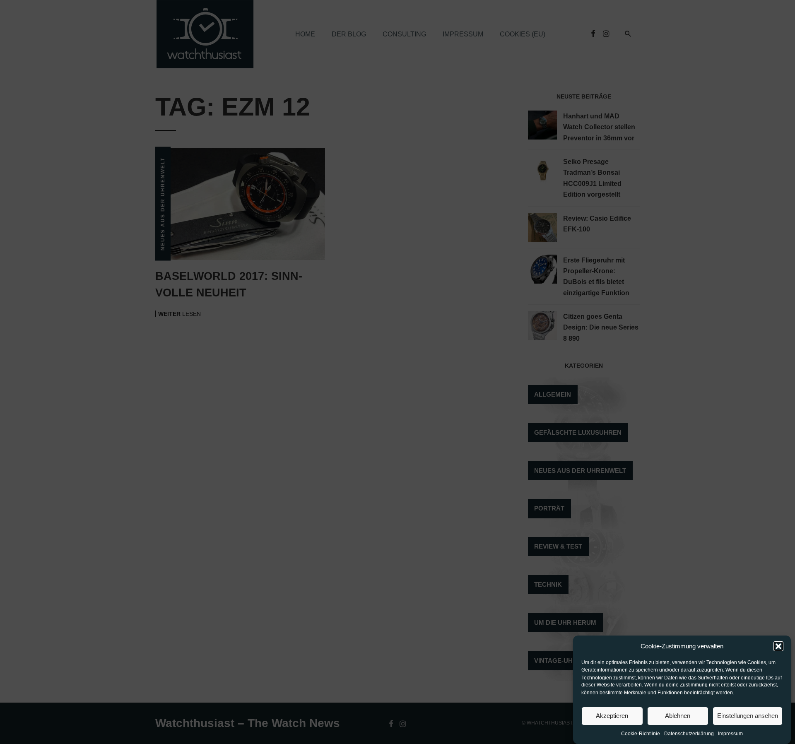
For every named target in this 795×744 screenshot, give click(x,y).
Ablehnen (677, 715)
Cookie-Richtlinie (640, 734)
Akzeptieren (612, 715)
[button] (778, 646)
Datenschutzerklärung (689, 734)
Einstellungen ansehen (747, 715)
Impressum (730, 734)
